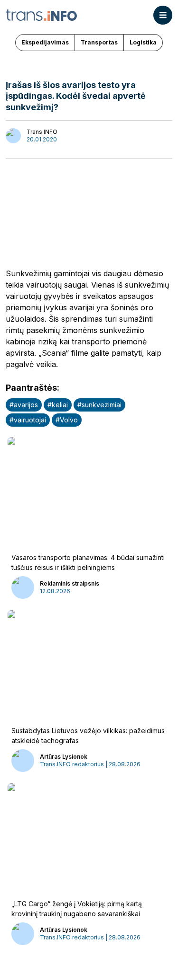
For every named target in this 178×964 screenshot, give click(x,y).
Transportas (99, 42)
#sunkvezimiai (99, 405)
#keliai (57, 405)
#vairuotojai (27, 420)
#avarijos (23, 405)
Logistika (143, 42)
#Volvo (67, 420)
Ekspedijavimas (45, 42)
